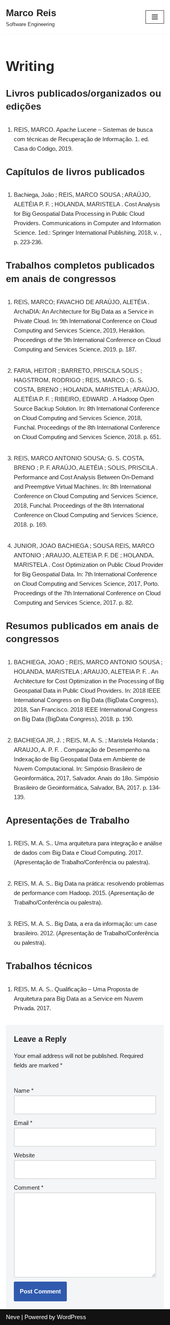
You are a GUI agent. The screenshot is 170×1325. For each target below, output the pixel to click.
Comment (28, 1187)
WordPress (71, 1317)
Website (24, 1155)
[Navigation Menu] (154, 17)
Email (23, 1122)
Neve (13, 1317)
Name (24, 1090)
